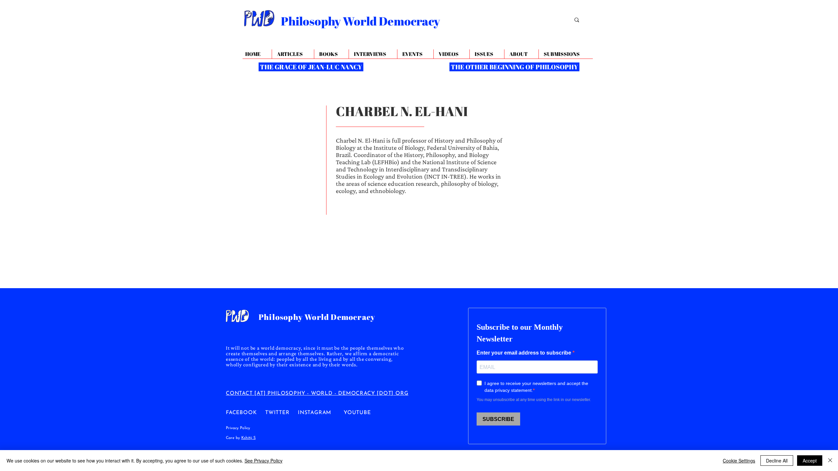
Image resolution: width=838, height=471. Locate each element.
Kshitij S (248, 438)
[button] (521, 54)
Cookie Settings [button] (739, 460)
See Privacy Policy (263, 460)
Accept (810, 460)
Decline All (777, 460)
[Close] (830, 460)
